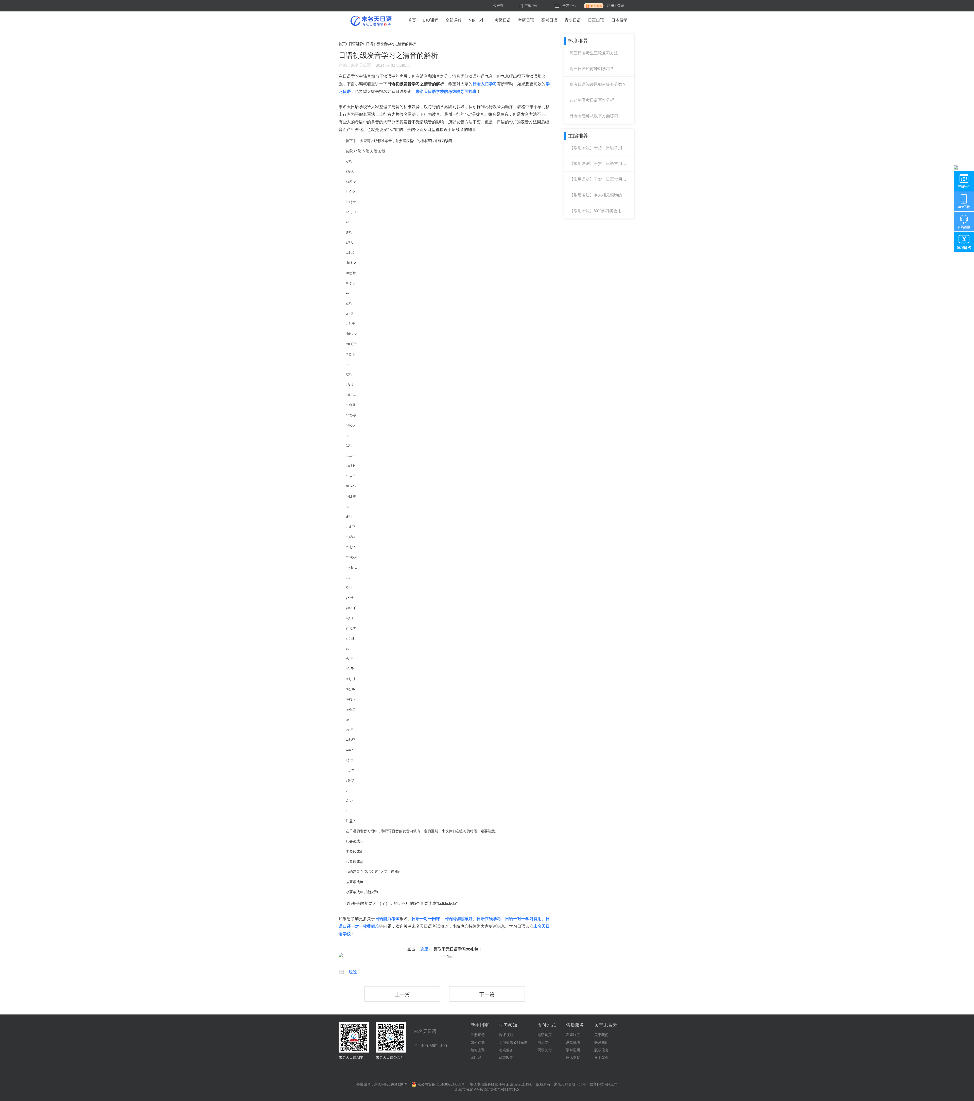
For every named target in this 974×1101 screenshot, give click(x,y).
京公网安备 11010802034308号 (441, 1084)
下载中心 (532, 6)
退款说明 (573, 1042)
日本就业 (601, 1058)
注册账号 (478, 1035)
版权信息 (601, 1050)
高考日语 (549, 20)
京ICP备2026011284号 (391, 1084)
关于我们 (601, 1035)
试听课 (476, 1058)
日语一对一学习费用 (523, 919)
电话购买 (544, 1035)
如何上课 (478, 1050)
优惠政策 (506, 1058)
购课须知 (506, 1035)
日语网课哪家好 (458, 919)
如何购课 (478, 1042)
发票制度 (573, 1035)
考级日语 (503, 20)
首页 (412, 20)
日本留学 (619, 20)
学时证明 (573, 1050)
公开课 (498, 6)
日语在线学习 (489, 919)
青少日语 (573, 20)
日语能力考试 (387, 919)
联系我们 (601, 1042)
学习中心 (569, 6)
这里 (424, 949)
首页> (343, 44)
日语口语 (596, 20)
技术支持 (573, 1058)
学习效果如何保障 (513, 1042)
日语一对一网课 (426, 919)
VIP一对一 (478, 20)
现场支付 (544, 1050)
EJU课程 (430, 20)
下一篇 (487, 994)
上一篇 (402, 994)
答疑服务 (506, 1050)
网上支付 (544, 1042)
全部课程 (453, 20)
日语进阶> (357, 44)
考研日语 (526, 20)
